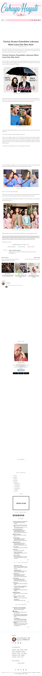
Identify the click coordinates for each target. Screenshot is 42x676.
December (17, 483)
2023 (15, 477)
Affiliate (14, 649)
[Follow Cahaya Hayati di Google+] (26, 373)
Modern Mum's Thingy (18, 565)
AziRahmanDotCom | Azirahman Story (21, 521)
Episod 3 (12, 236)
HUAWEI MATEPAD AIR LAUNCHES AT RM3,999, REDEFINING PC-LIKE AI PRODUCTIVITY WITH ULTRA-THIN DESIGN (20, 531)
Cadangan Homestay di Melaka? (19, 587)
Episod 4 (16, 236)
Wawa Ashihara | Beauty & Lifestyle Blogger (20, 622)
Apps (18, 649)
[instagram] (33, 20)
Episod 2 (8, 236)
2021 (15, 480)
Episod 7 (28, 236)
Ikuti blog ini (21, 370)
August (16, 489)
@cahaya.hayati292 (21, 663)
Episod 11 (8, 237)
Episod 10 (4, 237)
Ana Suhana (16, 546)
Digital (18, 653)
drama (16, 46)
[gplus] (36, 20)
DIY (22, 653)
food (19, 655)
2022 (15, 478)
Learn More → (19, 640)
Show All (28, 559)
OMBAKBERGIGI (17, 588)
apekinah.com (16, 573)
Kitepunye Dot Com (17, 570)
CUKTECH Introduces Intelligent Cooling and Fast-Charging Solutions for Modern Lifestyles (20, 567)
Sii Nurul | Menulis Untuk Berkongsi (20, 586)
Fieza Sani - (16, 549)
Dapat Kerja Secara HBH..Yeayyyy (19, 550)
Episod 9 (37, 236)
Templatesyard (17, 672)
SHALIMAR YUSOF (17, 542)
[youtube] (38, 20)
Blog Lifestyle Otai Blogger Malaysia (20, 614)
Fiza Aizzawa (16, 578)
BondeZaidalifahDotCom (18, 529)
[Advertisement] (21, 31)
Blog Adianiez (16, 599)
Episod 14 (21, 237)
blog (13, 651)
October (16, 486)
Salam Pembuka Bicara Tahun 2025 (19, 600)
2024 (15, 475)
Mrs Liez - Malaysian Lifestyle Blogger (19, 596)
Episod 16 (30, 237)
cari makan (18, 651)
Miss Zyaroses (16, 618)
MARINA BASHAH (17, 592)
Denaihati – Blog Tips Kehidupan (20, 607)
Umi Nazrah (7, 282)
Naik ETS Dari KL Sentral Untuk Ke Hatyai (20, 597)
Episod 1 (4, 236)
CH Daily (23, 651)
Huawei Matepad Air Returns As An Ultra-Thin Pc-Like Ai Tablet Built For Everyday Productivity (20, 557)
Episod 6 (24, 236)
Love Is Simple (16, 537)
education (14, 655)
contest (14, 653)
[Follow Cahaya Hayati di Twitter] (21, 373)
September (17, 488)
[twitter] (34, 20)
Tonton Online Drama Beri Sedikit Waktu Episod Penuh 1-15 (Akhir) (34, 276)
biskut (26, 649)
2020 (15, 482)
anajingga (16, 611)
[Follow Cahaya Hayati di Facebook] (15, 373)
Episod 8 (33, 236)
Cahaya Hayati (27, 672)
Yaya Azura (16, 582)
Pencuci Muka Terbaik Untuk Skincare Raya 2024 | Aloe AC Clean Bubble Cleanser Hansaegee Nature (21, 624)
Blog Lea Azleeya (17, 555)
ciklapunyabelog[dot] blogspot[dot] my (20, 526)
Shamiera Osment (17, 534)
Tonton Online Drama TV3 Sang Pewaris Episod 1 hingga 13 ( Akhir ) (21, 276)
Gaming (22, 655)
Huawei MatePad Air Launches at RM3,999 (21, 547)
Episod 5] (20, 236)
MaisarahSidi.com (22, 673)
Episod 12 (12, 237)
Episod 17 (34, 237)
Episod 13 (17, 237)
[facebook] (31, 20)
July (15, 491)
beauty (21, 649)
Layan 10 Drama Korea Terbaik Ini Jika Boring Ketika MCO (8, 276)
